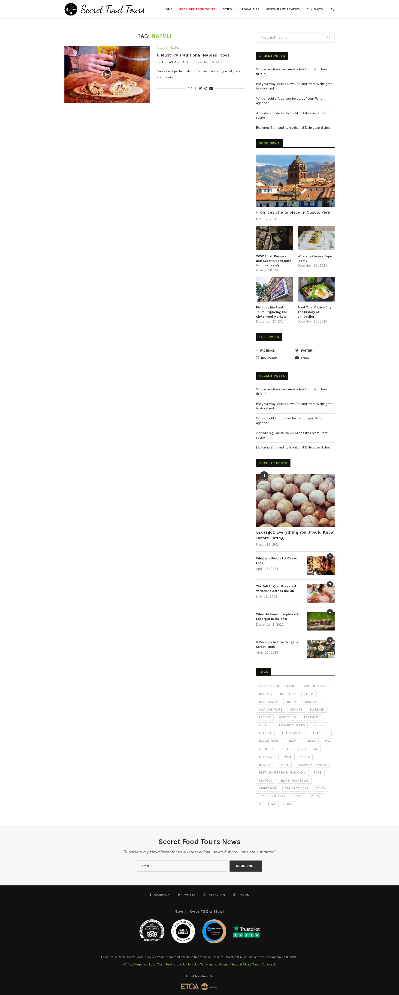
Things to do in (296, 788)
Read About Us (175, 964)
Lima (327, 741)
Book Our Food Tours (197, 9)
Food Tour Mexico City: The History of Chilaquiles (315, 311)
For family (311, 717)
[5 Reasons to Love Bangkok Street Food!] (321, 649)
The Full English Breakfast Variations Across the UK (276, 588)
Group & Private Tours (245, 964)
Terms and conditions (214, 964)
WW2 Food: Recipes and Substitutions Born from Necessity (273, 260)
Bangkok (265, 694)
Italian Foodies (270, 741)
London (287, 749)
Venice (288, 804)
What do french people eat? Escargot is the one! (277, 616)
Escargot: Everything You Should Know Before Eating (295, 535)
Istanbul (265, 733)
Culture (296, 709)
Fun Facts (315, 9)
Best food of (268, 702)
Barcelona (288, 694)
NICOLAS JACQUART (174, 62)
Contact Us (269, 964)
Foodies (265, 717)
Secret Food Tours (295, 781)
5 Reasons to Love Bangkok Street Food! (277, 644)
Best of (291, 702)
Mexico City (267, 757)
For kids (265, 725)
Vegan (315, 796)
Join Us (192, 964)
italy (292, 741)
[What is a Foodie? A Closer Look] (321, 565)
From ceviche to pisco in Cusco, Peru (293, 212)
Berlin (309, 694)
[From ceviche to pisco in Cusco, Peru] (295, 181)
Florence (317, 709)
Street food (268, 788)
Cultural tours (270, 709)
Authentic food (315, 686)
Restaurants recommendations (282, 772)
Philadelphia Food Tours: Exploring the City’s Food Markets (271, 311)
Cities (227, 9)
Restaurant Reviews (283, 9)
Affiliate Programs (135, 964)
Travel (298, 796)
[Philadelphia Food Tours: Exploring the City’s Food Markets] (274, 289)
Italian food (320, 733)
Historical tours (292, 725)
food (160, 48)
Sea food (265, 781)
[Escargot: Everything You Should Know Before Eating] (295, 500)
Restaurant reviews (312, 765)
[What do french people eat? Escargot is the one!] (321, 621)
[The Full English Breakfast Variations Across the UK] (321, 593)
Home (168, 9)
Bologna (311, 702)
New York (266, 765)
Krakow (310, 741)
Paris (285, 765)
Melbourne (309, 749)
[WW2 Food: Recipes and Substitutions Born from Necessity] (274, 238)
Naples (174, 48)
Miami (288, 757)
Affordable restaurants (277, 686)
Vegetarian (267, 804)
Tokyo (320, 788)
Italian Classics (291, 733)
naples (305, 757)
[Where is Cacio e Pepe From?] (316, 238)
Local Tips (251, 9)
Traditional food (272, 796)
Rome (318, 772)
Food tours (287, 717)
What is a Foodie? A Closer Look (276, 560)
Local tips (266, 749)
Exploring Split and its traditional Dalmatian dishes (293, 127)
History (318, 725)
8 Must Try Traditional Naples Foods (193, 55)
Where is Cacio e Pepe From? (315, 258)
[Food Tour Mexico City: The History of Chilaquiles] (316, 289)
